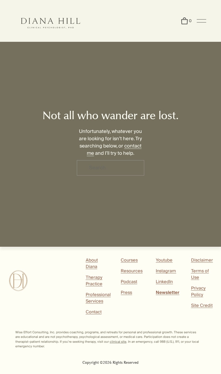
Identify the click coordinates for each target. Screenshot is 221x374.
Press (126, 292)
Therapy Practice (94, 280)
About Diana (92, 263)
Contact (94, 312)
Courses (129, 260)
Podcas (128, 282)
